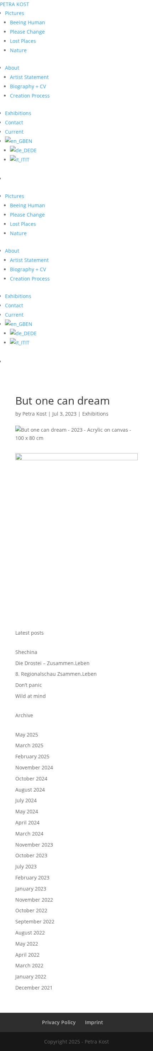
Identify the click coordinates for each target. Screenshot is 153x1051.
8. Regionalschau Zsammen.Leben (56, 673)
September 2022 (34, 921)
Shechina (26, 652)
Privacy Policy (59, 1022)
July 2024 (26, 800)
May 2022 (26, 943)
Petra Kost (34, 413)
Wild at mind (30, 696)
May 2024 (26, 811)
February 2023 (32, 877)
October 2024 (31, 778)
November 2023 (34, 844)
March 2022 (29, 965)
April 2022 (27, 954)
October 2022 (31, 910)
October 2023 (31, 855)
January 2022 (30, 976)
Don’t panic (28, 684)
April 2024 (27, 822)
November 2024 (34, 767)
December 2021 (34, 987)
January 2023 (30, 888)
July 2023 (26, 866)
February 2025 (32, 756)
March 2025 (29, 745)
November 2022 (34, 899)
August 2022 (30, 932)
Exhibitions (95, 413)
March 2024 (29, 833)
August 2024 (30, 789)
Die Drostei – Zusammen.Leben (52, 663)
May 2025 (26, 734)
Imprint (94, 1022)
